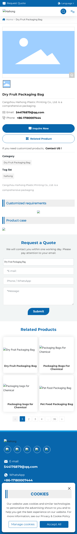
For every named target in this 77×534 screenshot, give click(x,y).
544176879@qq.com (30, 112)
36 (54, 419)
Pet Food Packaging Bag (56, 404)
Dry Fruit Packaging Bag (17, 162)
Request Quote (16, 3)
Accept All (54, 524)
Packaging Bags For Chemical (56, 367)
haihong (8, 176)
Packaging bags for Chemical (20, 406)
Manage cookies (23, 524)
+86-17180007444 (29, 118)
